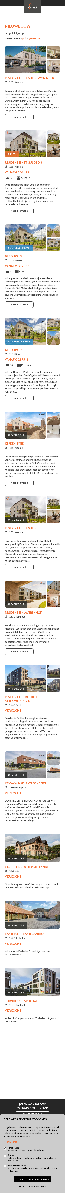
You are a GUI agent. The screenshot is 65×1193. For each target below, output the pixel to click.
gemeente (34, 38)
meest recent (12, 38)
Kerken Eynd (14, 443)
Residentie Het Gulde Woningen (29, 78)
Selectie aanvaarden (32, 1186)
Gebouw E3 (13, 256)
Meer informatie (19, 117)
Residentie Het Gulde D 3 (23, 162)
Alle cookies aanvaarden (32, 1179)
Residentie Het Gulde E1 (23, 528)
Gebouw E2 (13, 350)
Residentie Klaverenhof (23, 612)
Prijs (24, 38)
